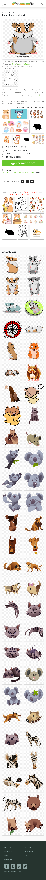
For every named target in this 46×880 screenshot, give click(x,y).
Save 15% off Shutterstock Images (29, 107)
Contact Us (8, 859)
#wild (27, 172)
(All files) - (13, 157)
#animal (21, 172)
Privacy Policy (8, 851)
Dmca (6, 855)
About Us (7, 847)
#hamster (12, 172)
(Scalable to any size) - (18, 154)
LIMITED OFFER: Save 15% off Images (22, 192)
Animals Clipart (24, 64)
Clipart (14, 64)
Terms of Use (29, 851)
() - (16, 147)
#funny (5, 172)
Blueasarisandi (22, 61)
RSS (26, 855)
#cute (32, 172)
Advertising (28, 847)
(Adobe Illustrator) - (16, 150)
